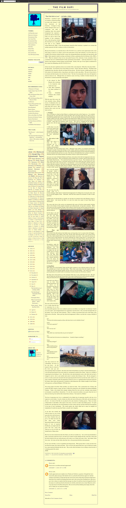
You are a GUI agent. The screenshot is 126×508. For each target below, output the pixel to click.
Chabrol (36, 206)
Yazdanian (30, 179)
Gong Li (42, 183)
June (32, 284)
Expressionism (36, 239)
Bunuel (40, 228)
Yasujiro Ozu (38, 189)
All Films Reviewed (32, 33)
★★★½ (30, 71)
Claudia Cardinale (38, 229)
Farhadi (39, 181)
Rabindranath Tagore (36, 156)
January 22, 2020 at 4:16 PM (58, 488)
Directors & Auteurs (32, 35)
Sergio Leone (33, 203)
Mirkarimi (36, 223)
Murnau (42, 199)
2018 (31, 257)
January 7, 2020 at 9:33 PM (57, 468)
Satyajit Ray (36, 154)
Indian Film (31, 48)
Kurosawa (36, 194)
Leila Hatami (38, 209)
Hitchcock (40, 152)
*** (50, 454)
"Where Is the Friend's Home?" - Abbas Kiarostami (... (36, 301)
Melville (30, 189)
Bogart (35, 218)
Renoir (34, 186)
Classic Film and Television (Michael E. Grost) (34, 104)
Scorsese (30, 178)
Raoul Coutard (38, 213)
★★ (29, 77)
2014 (31, 266)
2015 (31, 264)
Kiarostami (31, 172)
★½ (29, 79)
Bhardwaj (35, 228)
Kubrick (30, 223)
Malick (36, 199)
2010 (31, 319)
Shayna (50, 463)
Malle (42, 162)
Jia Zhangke (30, 234)
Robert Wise (41, 201)
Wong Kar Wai (38, 178)
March (33, 312)
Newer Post (47, 495)
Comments (33, 342)
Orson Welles (33, 201)
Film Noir (30, 46)
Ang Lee (30, 206)
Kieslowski (34, 164)
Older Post (94, 495)
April (32, 310)
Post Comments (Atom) (56, 498)
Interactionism (32, 171)
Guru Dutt (41, 191)
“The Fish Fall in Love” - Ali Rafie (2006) (58, 16)
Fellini (42, 206)
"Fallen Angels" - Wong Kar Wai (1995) (36, 306)
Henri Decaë (34, 193)
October (33, 277)
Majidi (39, 188)
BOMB (30, 81)
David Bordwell (32, 107)
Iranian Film (31, 50)
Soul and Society (32, 52)
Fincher (29, 231)
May (32, 286)
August (33, 281)
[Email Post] (73, 453)
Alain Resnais (40, 196)
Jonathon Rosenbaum (33, 113)
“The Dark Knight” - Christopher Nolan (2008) (36, 293)
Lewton (39, 172)
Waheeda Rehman (38, 204)
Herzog (30, 160)
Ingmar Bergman (36, 158)
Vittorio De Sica (36, 238)
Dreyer (29, 191)
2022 (31, 248)
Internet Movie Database (34, 111)
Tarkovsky (32, 196)
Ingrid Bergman (38, 219)
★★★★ (30, 69)
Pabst (41, 223)
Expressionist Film (32, 43)
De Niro (33, 188)
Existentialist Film (32, 41)
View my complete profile (39, 354)
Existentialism (33, 198)
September (34, 279)
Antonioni (34, 162)
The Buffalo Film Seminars (34, 124)
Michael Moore (31, 211)
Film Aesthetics (31, 45)
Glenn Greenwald (34, 208)
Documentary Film (32, 37)
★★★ (29, 73)
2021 (31, 251)
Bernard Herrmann (34, 169)
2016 (31, 262)
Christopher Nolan (35, 297)
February (33, 314)
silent (30, 152)
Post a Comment (49, 492)
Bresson (40, 176)
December (33, 273)
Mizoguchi (41, 174)
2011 (31, 317)
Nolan (29, 213)
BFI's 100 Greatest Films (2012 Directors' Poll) (35, 99)
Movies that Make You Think (35, 115)
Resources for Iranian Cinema (35, 117)
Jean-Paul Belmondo (38, 233)
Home (71, 495)
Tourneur (36, 226)
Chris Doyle (31, 181)
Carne (29, 229)
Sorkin (29, 238)
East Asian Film (32, 39)
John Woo (37, 234)
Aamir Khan (41, 186)
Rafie (70, 454)
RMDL (33, 176)
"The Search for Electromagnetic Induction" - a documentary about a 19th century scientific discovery (36, 138)
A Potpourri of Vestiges (33, 89)
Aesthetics (39, 179)
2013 (31, 268)
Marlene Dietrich (34, 184)
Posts (31, 339)
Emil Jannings (41, 218)
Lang (42, 194)
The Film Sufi (63, 7)
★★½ (29, 75)
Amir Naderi (35, 216)
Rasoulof (30, 214)
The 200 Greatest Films (33, 54)
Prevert (29, 224)
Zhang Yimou (40, 160)
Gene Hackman (37, 231)
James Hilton (31, 221)
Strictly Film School (33, 119)
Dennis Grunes (31, 109)
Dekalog (39, 165)
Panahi (30, 167)
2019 (31, 255)
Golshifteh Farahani (57, 454)
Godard (31, 219)
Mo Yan (36, 236)
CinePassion (31, 101)
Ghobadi (35, 191)
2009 (31, 321)
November (34, 275)
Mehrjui (30, 174)
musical (38, 167)
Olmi (41, 236)
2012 (31, 271)
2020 (31, 253)
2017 (31, 259)
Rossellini (36, 224)
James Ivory (39, 221)
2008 (31, 323)
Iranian (66, 454)
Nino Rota (39, 211)
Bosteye (51, 471)
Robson (36, 214)
